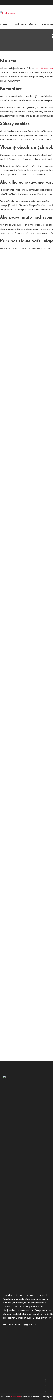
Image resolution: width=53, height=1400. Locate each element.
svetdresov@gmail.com (24, 1324)
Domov (4, 24)
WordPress (16, 1396)
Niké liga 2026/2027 (25, 24)
